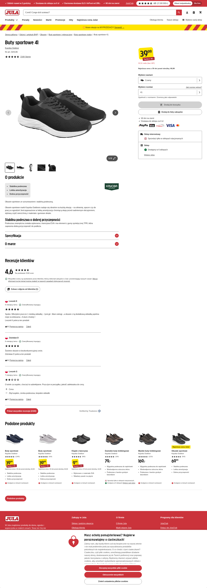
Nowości (37, 20)
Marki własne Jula (123, 528)
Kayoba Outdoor (12, 48)
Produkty (9, 20)
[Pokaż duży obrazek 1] (61, 112)
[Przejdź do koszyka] (200, 12)
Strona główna (11, 35)
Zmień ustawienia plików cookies (113, 581)
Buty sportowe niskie (83, 35)
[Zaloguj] (187, 12)
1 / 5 (110, 158)
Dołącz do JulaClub (168, 528)
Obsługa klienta (156, 20)
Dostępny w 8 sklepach (121, 483)
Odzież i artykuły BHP (28, 35)
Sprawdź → (119, 27)
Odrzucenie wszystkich (113, 575)
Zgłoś (28, 327)
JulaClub (129, 3)
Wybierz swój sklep (194, 20)
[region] (103, 559)
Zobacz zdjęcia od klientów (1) (24, 289)
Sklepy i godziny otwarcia (82, 523)
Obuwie (43, 35)
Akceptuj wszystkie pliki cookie (113, 568)
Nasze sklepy (172, 20)
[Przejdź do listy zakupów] (194, 12)
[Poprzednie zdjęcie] (8, 113)
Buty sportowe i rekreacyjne (60, 35)
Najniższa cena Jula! (87, 20)
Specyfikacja (13, 235)
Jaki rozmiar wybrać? (194, 87)
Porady (25, 20)
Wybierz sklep (149, 155)
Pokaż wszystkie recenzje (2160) (21, 411)
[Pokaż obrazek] (10, 167)
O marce (10, 244)
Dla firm (197, 3)
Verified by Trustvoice (88, 411)
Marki (49, 20)
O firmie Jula (121, 523)
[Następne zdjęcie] (115, 113)
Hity (71, 20)
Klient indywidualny (183, 3)
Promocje (60, 20)
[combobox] (102, 12)
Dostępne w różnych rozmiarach (17, 483)
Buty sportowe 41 (101, 35)
